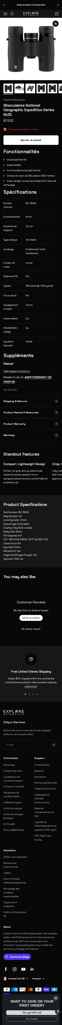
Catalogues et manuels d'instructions (42, 798)
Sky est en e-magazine (10, 904)
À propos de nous (12, 770)
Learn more (31, 686)
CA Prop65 (9, 824)
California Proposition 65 (15, 914)
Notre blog (9, 764)
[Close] (56, 997)
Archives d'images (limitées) (13, 816)
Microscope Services (45, 782)
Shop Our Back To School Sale (31, 5)
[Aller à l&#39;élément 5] (52, 89)
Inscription (40, 776)
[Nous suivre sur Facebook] (5, 969)
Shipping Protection (45, 788)
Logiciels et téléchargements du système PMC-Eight (45, 825)
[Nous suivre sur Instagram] (14, 969)
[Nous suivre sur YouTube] (23, 969)
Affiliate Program (12, 802)
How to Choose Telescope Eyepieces (14, 880)
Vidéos (7, 872)
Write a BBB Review (13, 829)
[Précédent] (4, 5)
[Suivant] (58, 5)
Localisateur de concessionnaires (13, 778)
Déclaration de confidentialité (11, 794)
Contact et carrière (13, 786)
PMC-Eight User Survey (42, 837)
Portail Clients (42, 764)
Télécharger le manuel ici (16, 371)
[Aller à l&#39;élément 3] (30, 89)
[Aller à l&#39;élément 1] (8, 89)
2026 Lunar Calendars (15, 856)
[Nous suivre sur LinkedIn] (32, 969)
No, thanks (32, 1018)
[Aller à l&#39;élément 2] (19, 89)
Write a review (31, 618)
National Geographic (14, 99)
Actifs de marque (12, 808)
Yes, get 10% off (32, 1012)
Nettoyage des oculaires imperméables (11, 892)
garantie (39, 770)
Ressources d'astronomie (10, 864)
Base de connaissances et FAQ (44, 812)
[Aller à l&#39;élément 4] (41, 89)
